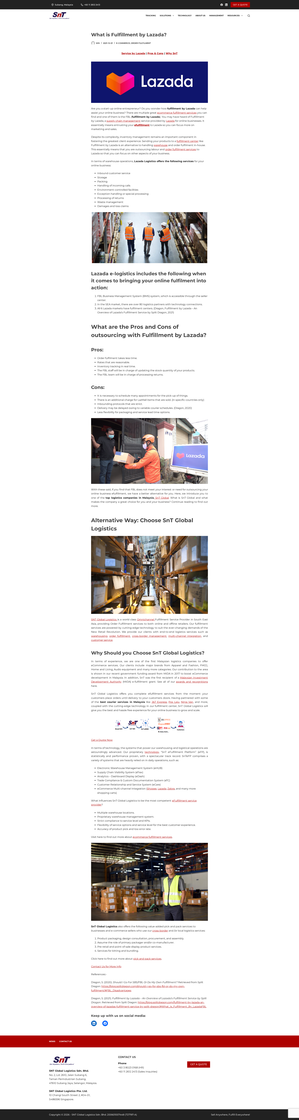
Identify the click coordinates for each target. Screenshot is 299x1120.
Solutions (165, 15)
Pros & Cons (155, 53)
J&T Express (159, 702)
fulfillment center (187, 141)
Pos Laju (173, 702)
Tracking (151, 15)
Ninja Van (187, 702)
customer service (102, 640)
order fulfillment (119, 636)
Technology (185, 15)
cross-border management (149, 636)
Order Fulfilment (141, 43)
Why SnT (172, 53)
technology (152, 752)
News (52, 1041)
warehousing (99, 636)
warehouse (161, 145)
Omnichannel (146, 619)
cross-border (160, 930)
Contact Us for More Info (106, 966)
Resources (234, 15)
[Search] (249, 15)
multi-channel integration (184, 636)
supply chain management (123, 120)
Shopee (152, 788)
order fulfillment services (180, 149)
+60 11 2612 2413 (92, 4)
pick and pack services (147, 958)
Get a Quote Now (102, 740)
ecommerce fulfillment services (177, 112)
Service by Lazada (133, 53)
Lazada (170, 120)
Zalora (171, 788)
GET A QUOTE (240, 4)
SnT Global (161, 497)
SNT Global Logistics (104, 619)
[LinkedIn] (226, 5)
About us (200, 15)
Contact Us (65, 1041)
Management (216, 15)
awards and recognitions (192, 681)
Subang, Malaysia (64, 4)
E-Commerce (123, 43)
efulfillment (142, 125)
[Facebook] (222, 5)
